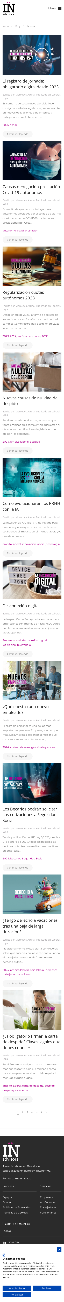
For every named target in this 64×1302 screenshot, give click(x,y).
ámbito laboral (19, 441)
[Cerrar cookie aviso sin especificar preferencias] (59, 1249)
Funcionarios (48, 1212)
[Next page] (46, 1112)
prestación (31, 230)
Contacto (8, 1202)
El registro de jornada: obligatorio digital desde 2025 (31, 84)
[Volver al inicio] (9, 8)
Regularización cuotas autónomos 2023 (23, 295)
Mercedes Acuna (25, 94)
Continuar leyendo (17, 134)
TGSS (45, 336)
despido (35, 441)
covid (20, 230)
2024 (13, 336)
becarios (15, 858)
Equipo (7, 1197)
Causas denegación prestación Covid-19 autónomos (31, 189)
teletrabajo (24, 644)
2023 (6, 336)
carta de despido (32, 1085)
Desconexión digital (21, 605)
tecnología (53, 544)
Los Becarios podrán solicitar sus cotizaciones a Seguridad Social (30, 814)
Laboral (56, 94)
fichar (13, 125)
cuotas (36, 336)
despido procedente (15, 1090)
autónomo (9, 230)
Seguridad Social (32, 858)
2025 (6, 125)
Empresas (46, 1197)
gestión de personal (43, 747)
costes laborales (20, 747)
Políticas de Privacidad (17, 1207)
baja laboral (37, 970)
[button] (54, 8)
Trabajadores (48, 1207)
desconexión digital (34, 640)
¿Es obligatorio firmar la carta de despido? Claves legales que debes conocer (31, 1041)
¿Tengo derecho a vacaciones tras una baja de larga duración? (30, 925)
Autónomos (47, 1202)
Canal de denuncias (17, 1224)
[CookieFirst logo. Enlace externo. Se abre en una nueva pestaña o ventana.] (4, 1255)
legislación (9, 644)
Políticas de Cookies (15, 1212)
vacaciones (24, 974)
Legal (6, 98)
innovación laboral (33, 544)
